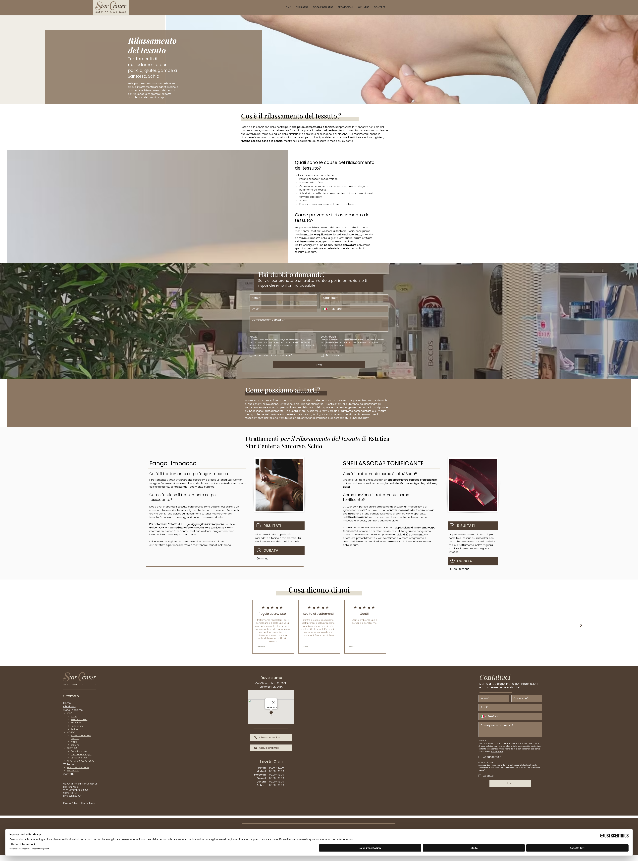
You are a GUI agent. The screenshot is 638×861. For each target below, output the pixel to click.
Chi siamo (69, 706)
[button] (323, 7)
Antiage (75, 729)
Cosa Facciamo (73, 710)
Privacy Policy (70, 803)
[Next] (581, 625)
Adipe (74, 741)
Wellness (68, 764)
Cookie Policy (88, 803)
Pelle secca (77, 726)
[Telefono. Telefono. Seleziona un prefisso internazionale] (326, 309)
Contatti (68, 774)
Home (67, 703)
